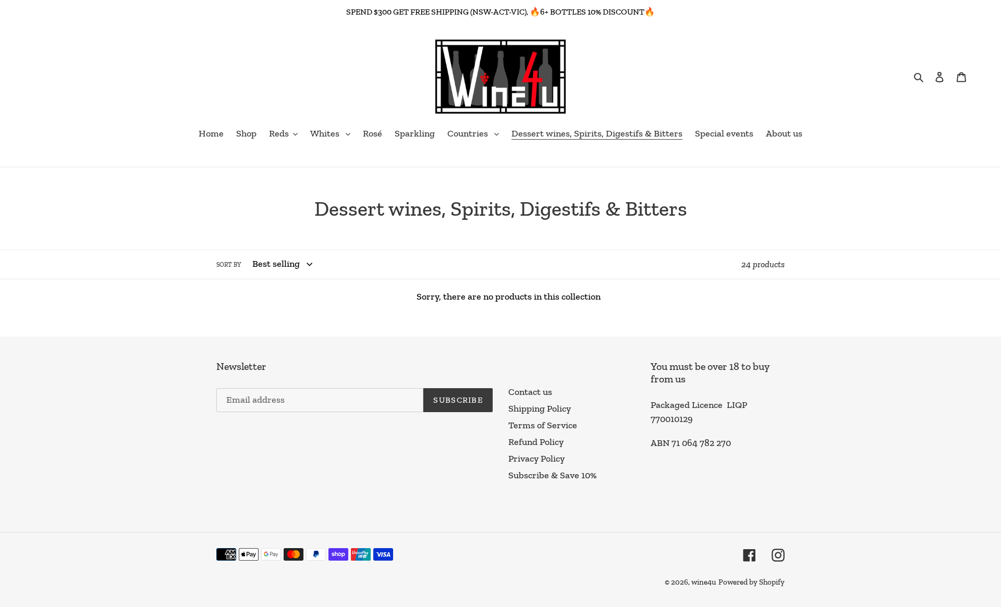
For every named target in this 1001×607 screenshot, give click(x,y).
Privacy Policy (536, 458)
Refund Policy (536, 442)
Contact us (530, 392)
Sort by (228, 264)
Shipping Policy (539, 408)
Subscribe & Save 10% (552, 475)
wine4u (703, 582)
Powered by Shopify (751, 582)
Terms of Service (542, 425)
